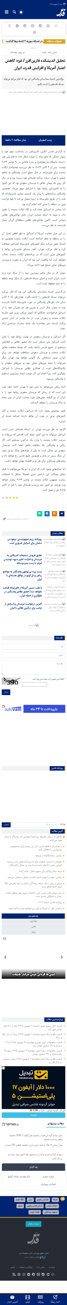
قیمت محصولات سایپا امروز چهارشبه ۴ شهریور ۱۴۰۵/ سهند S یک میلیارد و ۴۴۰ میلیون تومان (33, 1052)
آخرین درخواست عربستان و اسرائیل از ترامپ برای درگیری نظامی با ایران (23, 606)
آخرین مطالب (57, 831)
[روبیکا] (56, 25)
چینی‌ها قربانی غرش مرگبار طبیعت (33, 974)
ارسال (6, 692)
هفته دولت (35, 1212)
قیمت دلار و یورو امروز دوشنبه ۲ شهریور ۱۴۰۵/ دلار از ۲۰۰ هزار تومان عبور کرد (32, 1027)
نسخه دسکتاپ (33, 1224)
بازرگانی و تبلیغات (25, 1267)
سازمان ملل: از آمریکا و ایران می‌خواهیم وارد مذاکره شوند (35, 908)
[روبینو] (48, 25)
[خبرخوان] (14, 1275)
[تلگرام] (17, 25)
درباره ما (52, 1267)
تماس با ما (41, 1267)
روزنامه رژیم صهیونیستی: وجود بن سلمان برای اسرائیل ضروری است (24, 541)
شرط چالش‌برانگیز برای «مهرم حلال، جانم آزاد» (40, 871)
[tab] (33, 916)
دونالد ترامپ (52, 1206)
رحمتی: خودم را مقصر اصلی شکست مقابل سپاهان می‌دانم (35, 877)
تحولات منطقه (54, 41)
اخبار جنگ (55, 1302)
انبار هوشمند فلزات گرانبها (19, 1176)
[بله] (40, 25)
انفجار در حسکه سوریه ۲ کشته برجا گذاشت (30, 41)
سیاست (33, 48)
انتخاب (6, 824)
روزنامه (40, 1302)
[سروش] (25, 25)
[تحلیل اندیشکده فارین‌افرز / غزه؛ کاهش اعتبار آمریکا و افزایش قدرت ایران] (33, 112)
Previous (61, 957)
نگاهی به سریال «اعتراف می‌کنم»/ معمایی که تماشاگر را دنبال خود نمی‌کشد (33, 838)
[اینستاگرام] (9, 25)
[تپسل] (3, 706)
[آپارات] (34, 32)
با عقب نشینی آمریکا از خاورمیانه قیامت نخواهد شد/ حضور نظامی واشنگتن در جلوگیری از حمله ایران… (22, 592)
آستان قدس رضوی (34, 1206)
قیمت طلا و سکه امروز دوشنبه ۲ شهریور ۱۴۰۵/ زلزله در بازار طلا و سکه (32, 1036)
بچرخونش (33, 1115)
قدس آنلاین (58, 12)
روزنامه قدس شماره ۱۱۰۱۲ (50, 902)
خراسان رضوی (43, 1199)
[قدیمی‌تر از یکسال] (54, 544)
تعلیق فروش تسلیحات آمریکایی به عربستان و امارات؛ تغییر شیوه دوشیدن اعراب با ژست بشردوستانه (22, 559)
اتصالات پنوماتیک (48, 1184)
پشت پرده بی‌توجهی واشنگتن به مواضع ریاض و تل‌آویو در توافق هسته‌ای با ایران (22, 576)
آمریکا (55, 1199)
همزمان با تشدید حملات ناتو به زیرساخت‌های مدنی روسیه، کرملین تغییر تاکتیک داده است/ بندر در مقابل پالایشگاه (34, 863)
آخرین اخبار (12, 1302)
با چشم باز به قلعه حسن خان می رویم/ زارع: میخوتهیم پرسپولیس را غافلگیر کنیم (36, 848)
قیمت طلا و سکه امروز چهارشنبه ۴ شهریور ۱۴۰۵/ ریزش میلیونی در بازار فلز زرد (32, 1060)
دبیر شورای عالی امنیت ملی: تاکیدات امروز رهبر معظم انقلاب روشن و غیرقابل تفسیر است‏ (33, 894)
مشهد (20, 1206)
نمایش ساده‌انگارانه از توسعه (48, 856)
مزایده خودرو (48, 1176)
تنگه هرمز (20, 1199)
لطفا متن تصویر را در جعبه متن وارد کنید (48, 679)
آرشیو (13, 1267)
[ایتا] (32, 25)
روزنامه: (62, 824)
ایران (30, 1199)
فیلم (28, 1302)
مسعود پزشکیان (51, 1212)
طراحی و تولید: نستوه (32, 1257)
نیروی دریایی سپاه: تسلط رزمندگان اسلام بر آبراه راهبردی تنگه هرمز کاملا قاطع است (33, 885)
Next (5, 957)
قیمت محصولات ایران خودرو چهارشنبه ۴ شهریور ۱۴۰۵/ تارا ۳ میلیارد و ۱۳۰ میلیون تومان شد (33, 1044)
